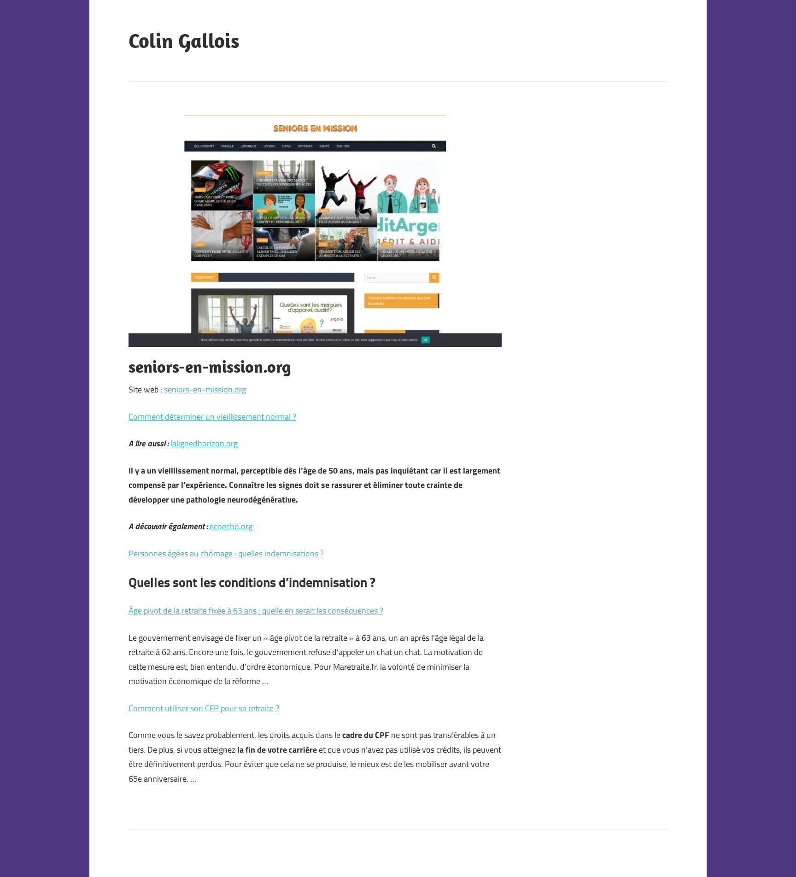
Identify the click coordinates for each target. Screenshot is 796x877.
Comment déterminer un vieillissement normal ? (212, 416)
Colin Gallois (184, 40)
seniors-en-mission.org (205, 389)
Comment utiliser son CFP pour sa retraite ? (204, 708)
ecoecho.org (231, 526)
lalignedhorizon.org (204, 443)
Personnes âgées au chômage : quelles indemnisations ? (226, 553)
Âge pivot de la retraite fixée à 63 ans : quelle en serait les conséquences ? (256, 610)
